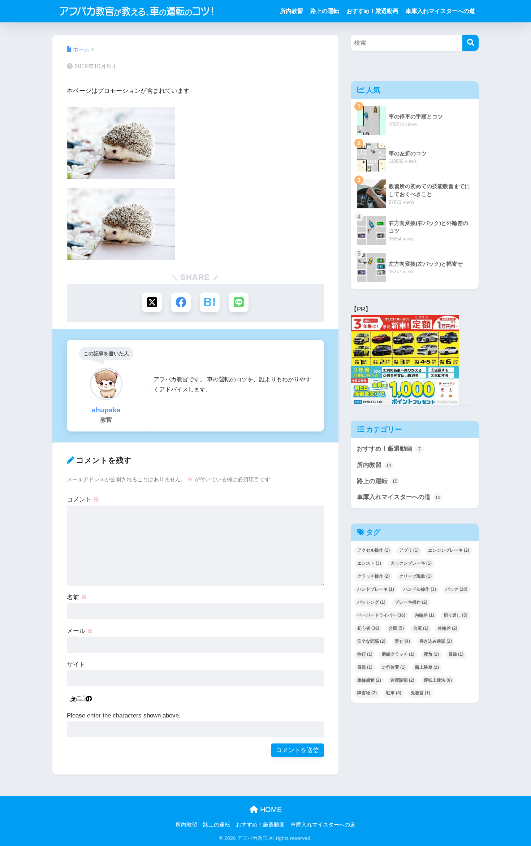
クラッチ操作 (373, 576)
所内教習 (291, 11)
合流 (420, 628)
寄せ (402, 641)
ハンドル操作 (419, 589)
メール (80, 631)
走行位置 (394, 667)
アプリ (409, 550)
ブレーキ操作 (411, 602)
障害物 (367, 692)
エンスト (369, 563)
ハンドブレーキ (375, 589)
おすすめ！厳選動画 (372, 11)
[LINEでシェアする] (239, 302)
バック (456, 589)
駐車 (393, 692)
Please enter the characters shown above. (124, 715)
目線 (455, 654)
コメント (83, 499)
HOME (270, 810)
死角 (431, 654)
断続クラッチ (398, 654)
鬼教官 (420, 692)
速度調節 (402, 680)
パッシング (371, 602)
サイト (76, 664)
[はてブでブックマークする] (210, 302)
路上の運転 (324, 11)
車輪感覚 (369, 680)
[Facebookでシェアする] (181, 302)
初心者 (368, 628)
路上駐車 (427, 667)
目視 (364, 667)
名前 (77, 597)
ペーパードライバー (381, 615)
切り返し (455, 615)
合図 (396, 628)
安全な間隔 (371, 641)
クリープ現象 (415, 576)
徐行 (364, 654)
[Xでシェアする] (152, 302)
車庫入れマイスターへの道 (440, 11)
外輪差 (447, 628)
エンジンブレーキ (448, 550)
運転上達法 (438, 680)
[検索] (470, 43)
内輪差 (424, 615)
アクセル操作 (373, 550)
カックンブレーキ (411, 563)
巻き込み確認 (435, 641)
